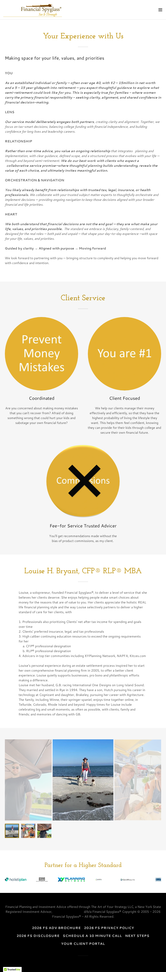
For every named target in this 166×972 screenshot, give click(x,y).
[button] (160, 10)
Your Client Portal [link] (83, 943)
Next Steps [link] (137, 935)
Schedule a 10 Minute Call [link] (92, 935)
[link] (32, 10)
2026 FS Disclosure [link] (38, 935)
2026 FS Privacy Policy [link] (109, 927)
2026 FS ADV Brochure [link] (56, 927)
